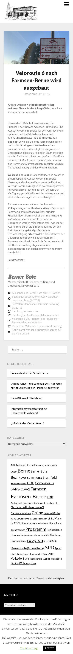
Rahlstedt (52, 529)
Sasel (45, 541)
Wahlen (46, 558)
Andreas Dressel (25, 465)
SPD (49, 547)
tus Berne (44, 554)
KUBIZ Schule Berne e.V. (21, 519)
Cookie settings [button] (29, 648)
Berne (24, 471)
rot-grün (35, 540)
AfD (13, 465)
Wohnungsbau (27, 563)
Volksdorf (17, 558)
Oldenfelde (26, 523)
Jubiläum (48, 513)
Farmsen (38, 489)
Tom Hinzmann (31, 554)
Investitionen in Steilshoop (26, 398)
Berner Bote (39, 471)
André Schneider (43, 465)
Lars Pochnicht (40, 518)
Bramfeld (49, 477)
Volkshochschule (33, 558)
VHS (51, 554)
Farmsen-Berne (28, 496)
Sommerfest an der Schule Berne (30, 373)
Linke (51, 518)
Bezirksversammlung (26, 477)
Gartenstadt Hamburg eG (27, 507)
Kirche (56, 513)
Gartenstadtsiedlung (21, 513)
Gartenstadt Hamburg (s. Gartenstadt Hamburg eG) (34, 503)
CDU (30, 483)
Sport (58, 548)
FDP (50, 497)
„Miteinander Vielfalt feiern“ (27, 423)
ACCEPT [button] (49, 648)
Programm (35, 529)
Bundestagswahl (19, 483)
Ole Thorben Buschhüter (44, 523)
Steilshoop (17, 554)
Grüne (37, 512)
